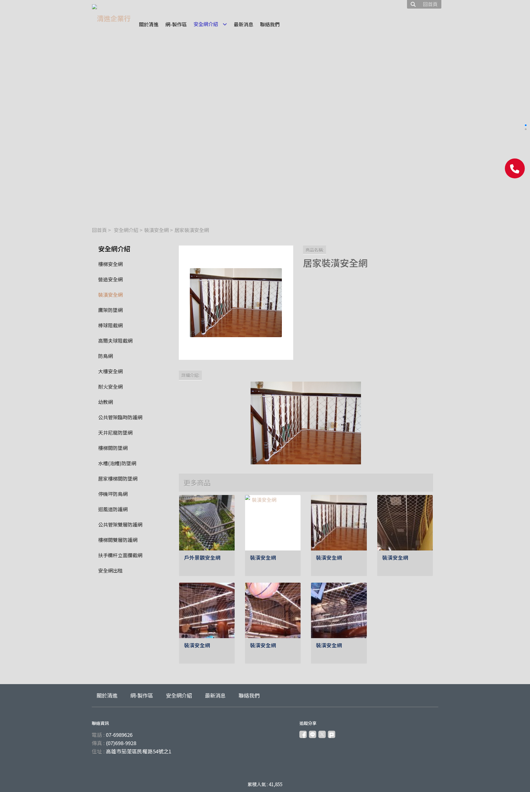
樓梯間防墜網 (113, 447)
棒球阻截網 (110, 325)
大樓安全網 (110, 371)
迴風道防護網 (113, 509)
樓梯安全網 (110, 264)
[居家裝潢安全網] (236, 303)
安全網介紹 (126, 230)
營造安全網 (110, 279)
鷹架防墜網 (110, 310)
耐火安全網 (110, 386)
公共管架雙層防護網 (120, 524)
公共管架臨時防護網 (120, 417)
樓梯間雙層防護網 (117, 539)
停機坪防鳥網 (113, 493)
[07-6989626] (515, 168)
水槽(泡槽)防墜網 (117, 463)
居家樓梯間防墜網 (117, 478)
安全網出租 (110, 570)
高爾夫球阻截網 (115, 340)
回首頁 (99, 230)
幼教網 (105, 402)
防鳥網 (105, 356)
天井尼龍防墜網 (115, 432)
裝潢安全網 (156, 230)
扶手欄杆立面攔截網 (120, 555)
